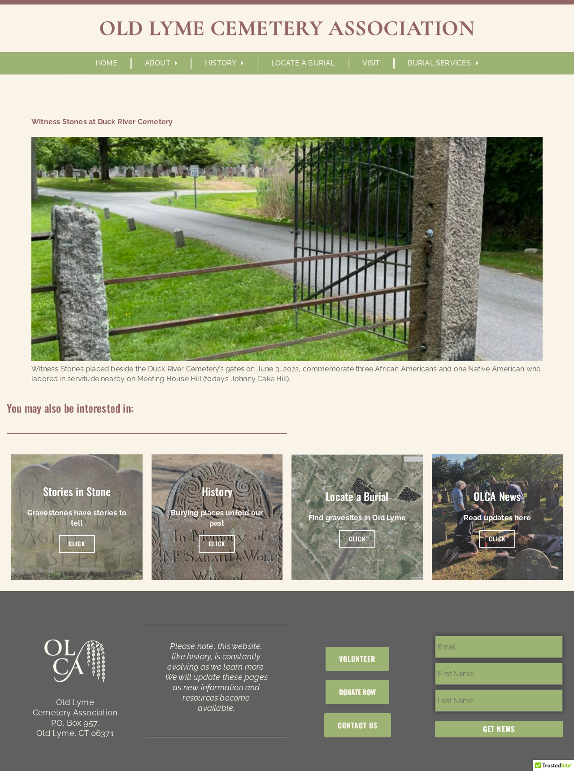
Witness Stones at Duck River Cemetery (102, 122)
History (220, 63)
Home (106, 63)
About (157, 63)
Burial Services (439, 63)
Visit (371, 63)
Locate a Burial (303, 63)
